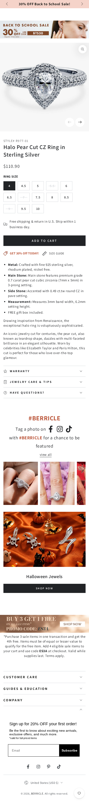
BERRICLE (37, 793)
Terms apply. (55, 656)
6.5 (9, 197)
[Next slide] (82, 4)
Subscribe (69, 750)
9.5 (23, 209)
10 (38, 209)
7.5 (38, 197)
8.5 (66, 197)
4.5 (23, 186)
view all (46, 454)
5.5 (54, 187)
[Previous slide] (7, 4)
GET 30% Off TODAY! (24, 253)
